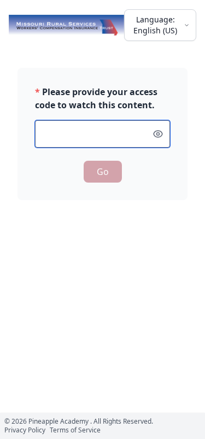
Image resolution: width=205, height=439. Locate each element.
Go (103, 172)
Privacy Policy (24, 430)
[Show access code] (158, 133)
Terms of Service (75, 430)
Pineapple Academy (58, 421)
